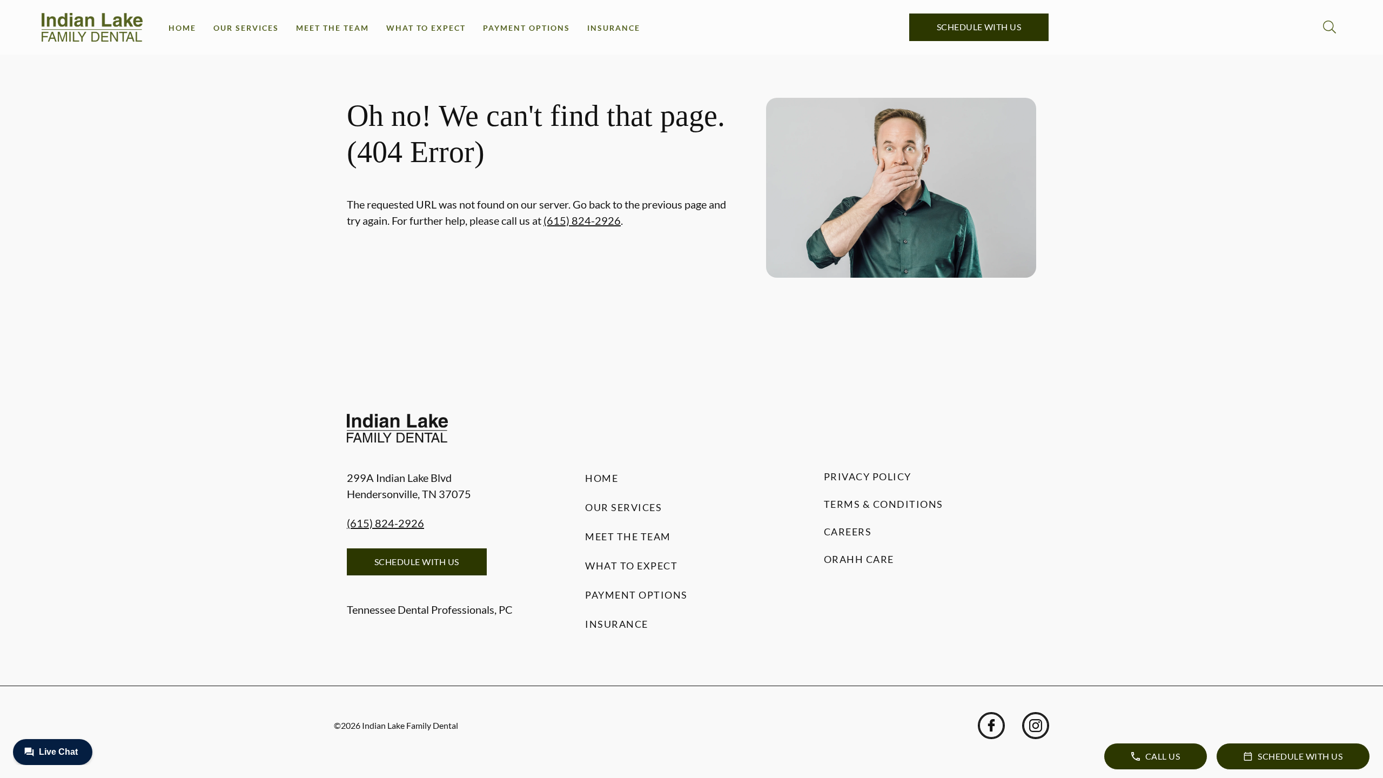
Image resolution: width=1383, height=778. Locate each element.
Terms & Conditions (883, 504)
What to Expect (426, 27)
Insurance (613, 27)
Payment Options (526, 27)
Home (182, 27)
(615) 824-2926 (582, 220)
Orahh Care (859, 559)
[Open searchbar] (1329, 27)
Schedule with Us (979, 27)
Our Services (246, 27)
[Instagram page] (1035, 725)
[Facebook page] (991, 725)
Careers (848, 532)
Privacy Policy (867, 476)
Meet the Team (332, 27)
